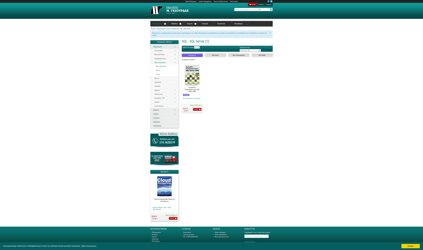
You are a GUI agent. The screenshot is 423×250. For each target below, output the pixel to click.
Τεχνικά (189, 24)
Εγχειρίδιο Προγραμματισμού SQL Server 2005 (192, 89)
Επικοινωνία (234, 1)
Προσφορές (238, 24)
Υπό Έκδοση (157, 126)
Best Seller (262, 55)
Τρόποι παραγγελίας (221, 234)
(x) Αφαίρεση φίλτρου (189, 60)
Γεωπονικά (221, 24)
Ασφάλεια (158, 82)
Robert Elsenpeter (158, 207)
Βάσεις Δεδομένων (173, 29)
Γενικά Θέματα (159, 106)
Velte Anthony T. (157, 209)
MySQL (158, 70)
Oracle (158, 74)
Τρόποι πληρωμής (220, 232)
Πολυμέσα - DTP (160, 98)
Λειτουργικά (158, 50)
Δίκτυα (157, 78)
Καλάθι (253, 4)
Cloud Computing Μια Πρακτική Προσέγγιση (164, 200)
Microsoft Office (160, 54)
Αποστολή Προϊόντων (221, 1)
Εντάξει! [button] (411, 246)
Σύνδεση (261, 4)
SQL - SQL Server (161, 66)
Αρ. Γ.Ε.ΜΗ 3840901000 (190, 237)
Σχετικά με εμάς (188, 234)
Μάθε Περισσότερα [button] (88, 246)
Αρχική (153, 29)
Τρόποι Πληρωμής (191, 1)
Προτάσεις (215, 55)
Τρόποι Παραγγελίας (205, 1)
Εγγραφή (269, 4)
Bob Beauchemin (187, 98)
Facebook (268, 1)
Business (174, 24)
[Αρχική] (169, 10)
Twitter (271, 1)
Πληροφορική (157, 24)
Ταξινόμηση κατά (245, 47)
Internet (157, 102)
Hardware (157, 86)
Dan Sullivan (196, 98)
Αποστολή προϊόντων (222, 237)
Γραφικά (157, 90)
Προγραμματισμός (160, 58)
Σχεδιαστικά (158, 94)
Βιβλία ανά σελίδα (188, 47)
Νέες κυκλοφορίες (239, 55)
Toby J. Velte (167, 207)
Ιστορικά (205, 24)
